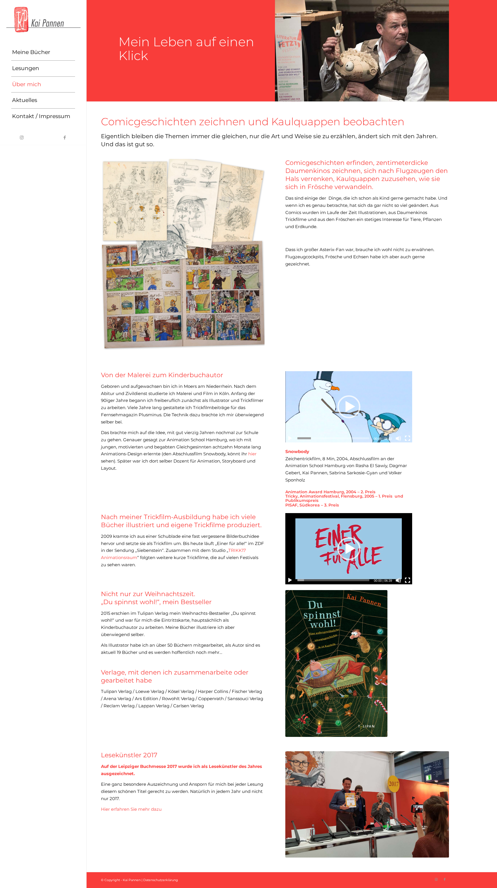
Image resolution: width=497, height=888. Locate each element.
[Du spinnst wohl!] (336, 663)
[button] (348, 406)
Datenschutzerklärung (160, 880)
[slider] (333, 438)
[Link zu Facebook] (64, 137)
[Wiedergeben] (290, 438)
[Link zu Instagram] (21, 137)
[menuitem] (43, 53)
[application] (348, 406)
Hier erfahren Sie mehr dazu (131, 809)
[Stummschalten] (398, 438)
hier (252, 453)
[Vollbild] (407, 438)
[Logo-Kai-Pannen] (43, 19)
